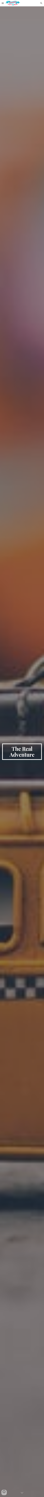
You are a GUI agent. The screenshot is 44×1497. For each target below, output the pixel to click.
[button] (2, 3)
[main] (22, 751)
